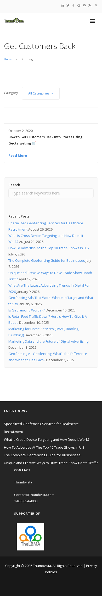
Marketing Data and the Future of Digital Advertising (48, 341)
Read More (17, 155)
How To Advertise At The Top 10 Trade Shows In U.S (48, 248)
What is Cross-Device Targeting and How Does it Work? (46, 439)
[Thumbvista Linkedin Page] (62, 5)
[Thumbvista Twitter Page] (67, 5)
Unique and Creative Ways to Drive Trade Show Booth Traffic (51, 462)
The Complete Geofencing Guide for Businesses (46, 260)
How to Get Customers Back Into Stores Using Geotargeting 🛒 (45, 140)
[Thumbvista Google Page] (78, 5)
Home (8, 59)
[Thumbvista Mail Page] (84, 5)
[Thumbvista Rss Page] (89, 5)
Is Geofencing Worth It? (26, 310)
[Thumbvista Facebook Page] (73, 5)
